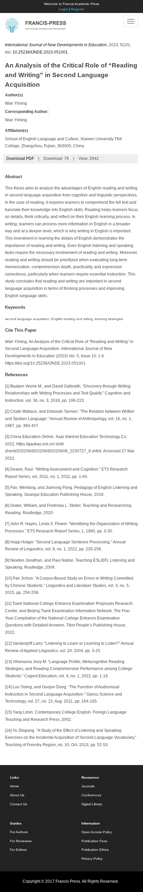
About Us (17, 795)
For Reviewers (21, 841)
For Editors (18, 849)
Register (77, 9)
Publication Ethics (95, 849)
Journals (87, 786)
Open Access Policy (96, 832)
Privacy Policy (91, 858)
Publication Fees (94, 841)
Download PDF (20, 159)
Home (14, 786)
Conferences (91, 795)
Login (63, 9)
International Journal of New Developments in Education (56, 45)
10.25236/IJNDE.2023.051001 (40, 52)
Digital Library (91, 804)
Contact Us (18, 804)
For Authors (19, 832)
